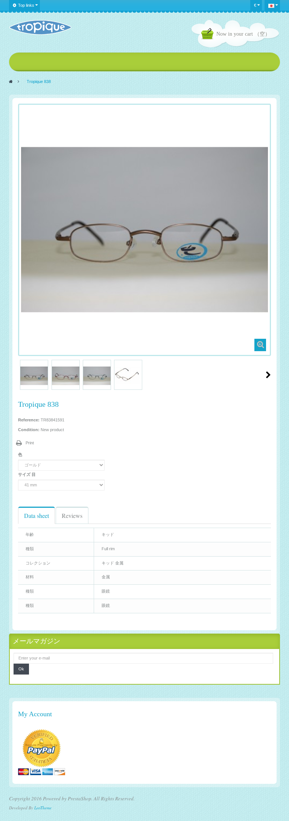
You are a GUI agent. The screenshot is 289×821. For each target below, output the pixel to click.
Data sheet (36, 515)
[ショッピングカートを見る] (208, 35)
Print (30, 443)
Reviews (72, 515)
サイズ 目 (27, 474)
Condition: (29, 429)
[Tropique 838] (34, 375)
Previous (21, 375)
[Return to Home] (11, 81)
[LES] (40, 27)
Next (268, 375)
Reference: (29, 420)
